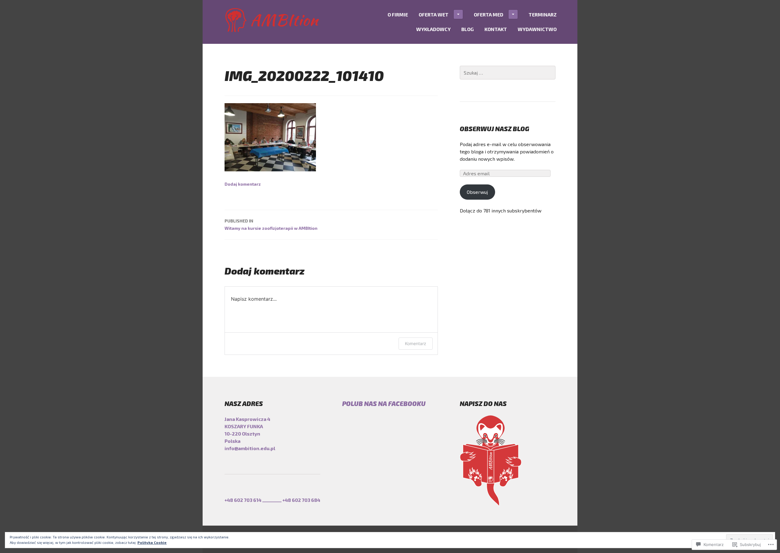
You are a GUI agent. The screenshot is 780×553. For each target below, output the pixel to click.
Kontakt (495, 29)
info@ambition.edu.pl (250, 448)
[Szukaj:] (507, 72)
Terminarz (543, 14)
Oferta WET (433, 14)
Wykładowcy (433, 29)
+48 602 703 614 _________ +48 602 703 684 (272, 500)
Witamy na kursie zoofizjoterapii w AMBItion (271, 224)
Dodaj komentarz (243, 184)
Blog (467, 29)
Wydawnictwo (537, 29)
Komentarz (415, 343)
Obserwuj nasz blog (494, 128)
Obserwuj (477, 192)
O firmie (398, 14)
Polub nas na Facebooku (384, 403)
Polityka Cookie (152, 542)
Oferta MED (488, 14)
